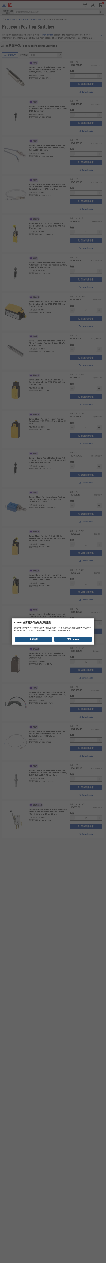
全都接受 (33, 639)
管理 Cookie (73, 639)
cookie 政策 (51, 630)
